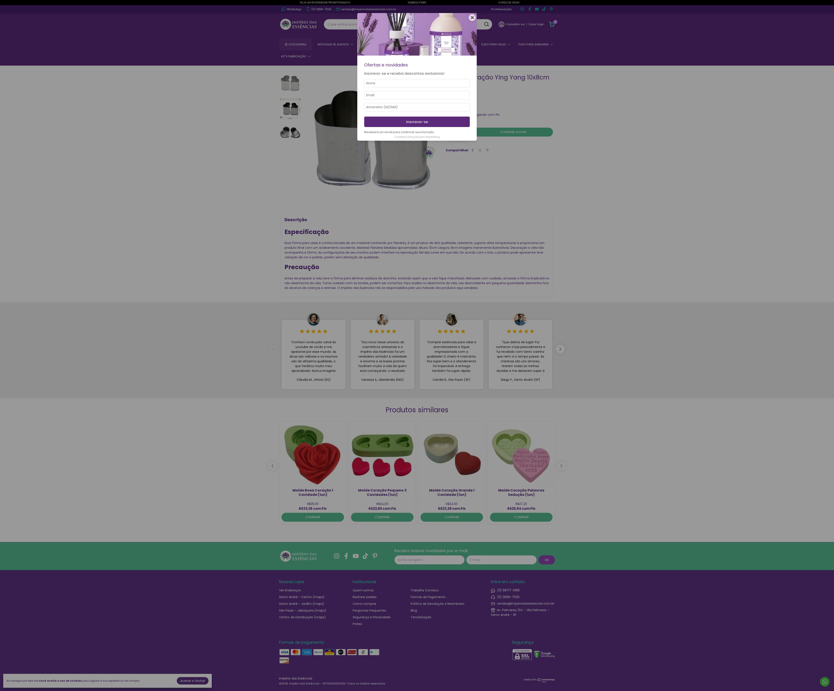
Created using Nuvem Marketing (417, 137)
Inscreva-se (417, 121)
